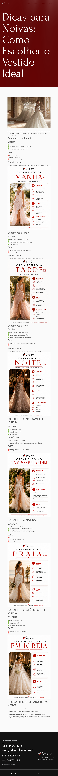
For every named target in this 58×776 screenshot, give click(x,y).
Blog (43, 3)
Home (28, 3)
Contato (51, 3)
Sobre (36, 3)
